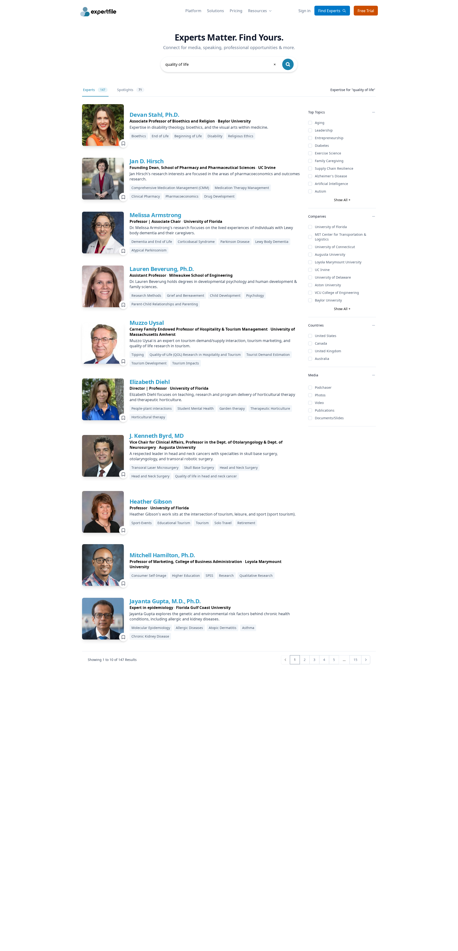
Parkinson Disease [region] (235, 241)
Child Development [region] (225, 295)
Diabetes (322, 145)
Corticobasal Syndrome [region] (196, 241)
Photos (320, 395)
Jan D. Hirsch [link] (147, 161)
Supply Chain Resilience (334, 168)
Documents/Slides (329, 418)
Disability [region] (215, 136)
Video (319, 402)
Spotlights (129, 89)
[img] (103, 125)
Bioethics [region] (138, 136)
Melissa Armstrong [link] (155, 215)
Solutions (215, 10)
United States (325, 335)
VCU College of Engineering (337, 292)
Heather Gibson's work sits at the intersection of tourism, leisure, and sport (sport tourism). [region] (213, 514)
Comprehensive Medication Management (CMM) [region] (170, 187)
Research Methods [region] (146, 295)
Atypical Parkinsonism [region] (149, 250)
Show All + (342, 200)
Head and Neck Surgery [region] (239, 467)
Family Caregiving (329, 160)
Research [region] (226, 575)
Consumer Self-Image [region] (148, 575)
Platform (193, 10)
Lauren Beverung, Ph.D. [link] (162, 269)
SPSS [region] (209, 575)
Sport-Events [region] (141, 523)
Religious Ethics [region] (240, 136)
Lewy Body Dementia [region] (271, 241)
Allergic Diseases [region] (189, 627)
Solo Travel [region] (223, 523)
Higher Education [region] (186, 575)
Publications (324, 410)
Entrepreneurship (329, 138)
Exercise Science (328, 153)
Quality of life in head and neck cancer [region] (206, 476)
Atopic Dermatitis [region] (222, 627)
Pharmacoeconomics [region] (182, 196)
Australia (322, 358)
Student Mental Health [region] (195, 408)
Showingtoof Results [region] (112, 659)
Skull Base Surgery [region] (199, 467)
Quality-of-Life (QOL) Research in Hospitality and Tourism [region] (195, 354)
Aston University (328, 285)
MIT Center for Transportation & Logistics (340, 236)
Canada (321, 343)
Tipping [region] (137, 354)
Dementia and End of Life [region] (151, 241)
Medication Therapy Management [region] (242, 187)
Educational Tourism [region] (173, 523)
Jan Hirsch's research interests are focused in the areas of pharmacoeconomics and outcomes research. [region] (215, 176)
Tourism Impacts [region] (185, 363)
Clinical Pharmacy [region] (145, 196)
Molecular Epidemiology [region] (150, 627)
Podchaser (323, 387)
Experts (94, 89)
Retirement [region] (246, 523)
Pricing (236, 10)
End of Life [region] (160, 136)
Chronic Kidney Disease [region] (150, 636)
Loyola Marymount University (338, 262)
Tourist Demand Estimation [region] (268, 354)
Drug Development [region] (219, 196)
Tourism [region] (202, 523)
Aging (319, 122)
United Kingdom (328, 351)
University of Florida (331, 227)
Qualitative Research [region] (256, 575)
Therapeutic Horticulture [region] (270, 408)
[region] (199, 121)
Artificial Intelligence (331, 183)
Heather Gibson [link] (151, 501)
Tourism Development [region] (149, 363)
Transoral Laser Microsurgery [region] (154, 467)
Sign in (304, 10)
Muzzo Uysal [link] (147, 323)
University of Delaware (333, 277)
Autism (320, 191)
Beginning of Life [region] (188, 136)
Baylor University (328, 300)
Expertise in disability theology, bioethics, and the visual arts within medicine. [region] (199, 127)
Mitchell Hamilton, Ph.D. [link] (162, 555)
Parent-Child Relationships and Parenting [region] (164, 304)
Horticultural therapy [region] (148, 417)
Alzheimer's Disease (331, 176)
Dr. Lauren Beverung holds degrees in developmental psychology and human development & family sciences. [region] (213, 284)
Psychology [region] (255, 295)
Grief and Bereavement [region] (185, 295)
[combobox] (220, 64)
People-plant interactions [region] (151, 408)
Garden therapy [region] (232, 408)
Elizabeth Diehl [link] (150, 382)
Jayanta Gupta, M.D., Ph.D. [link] (165, 601)
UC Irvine (322, 269)
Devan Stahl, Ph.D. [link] (154, 114)
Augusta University (330, 254)
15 (355, 659)
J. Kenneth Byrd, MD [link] (157, 436)
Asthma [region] (248, 627)
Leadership (324, 130)
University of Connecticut (335, 247)
